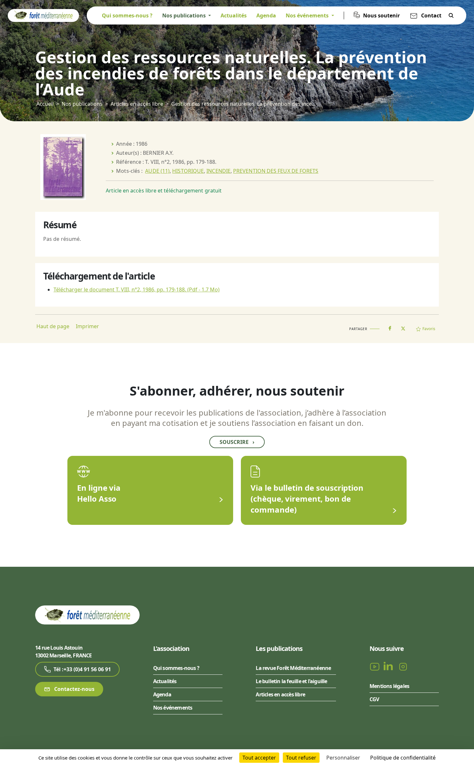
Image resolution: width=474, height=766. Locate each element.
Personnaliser (343, 757)
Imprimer (87, 326)
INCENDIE (218, 170)
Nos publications (82, 103)
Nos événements (173, 707)
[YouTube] (375, 666)
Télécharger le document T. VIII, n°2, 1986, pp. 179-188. (137, 289)
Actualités (234, 15)
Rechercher (451, 15)
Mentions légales (389, 686)
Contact (431, 15)
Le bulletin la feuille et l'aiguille (291, 681)
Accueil (45, 103)
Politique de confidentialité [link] (403, 757)
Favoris (428, 328)
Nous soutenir (381, 15)
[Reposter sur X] (403, 326)
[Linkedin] (389, 666)
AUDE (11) (157, 170)
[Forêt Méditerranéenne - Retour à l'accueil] (43, 14)
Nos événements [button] (308, 15)
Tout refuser (301, 757)
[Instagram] (403, 666)
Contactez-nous (73, 688)
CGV (374, 699)
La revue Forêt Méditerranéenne (293, 668)
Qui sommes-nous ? (127, 15)
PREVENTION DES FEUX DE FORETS (275, 170)
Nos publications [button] (184, 15)
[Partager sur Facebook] (390, 326)
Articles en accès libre (137, 103)
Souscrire (237, 442)
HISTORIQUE (188, 170)
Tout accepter (259, 757)
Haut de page (52, 326)
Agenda (266, 15)
